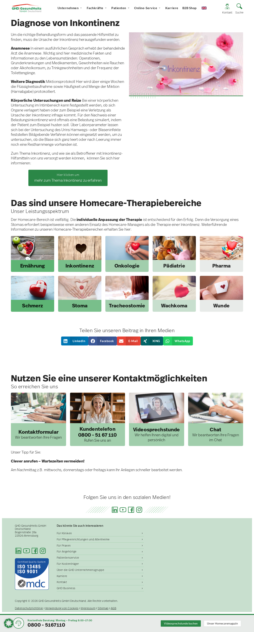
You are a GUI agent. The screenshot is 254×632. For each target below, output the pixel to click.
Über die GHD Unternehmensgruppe (80, 570)
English (208, 8)
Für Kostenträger (68, 564)
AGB (113, 608)
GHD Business (66, 588)
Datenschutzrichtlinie (29, 608)
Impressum (88, 608)
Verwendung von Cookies (62, 608)
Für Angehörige (67, 551)
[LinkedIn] (114, 509)
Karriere (171, 8)
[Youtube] (122, 509)
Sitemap (103, 608)
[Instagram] (139, 509)
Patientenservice (68, 558)
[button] (75, 341)
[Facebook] (131, 509)
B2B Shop (189, 8)
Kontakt (62, 582)
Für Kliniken (64, 533)
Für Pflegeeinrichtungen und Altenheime (83, 539)
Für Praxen (64, 546)
